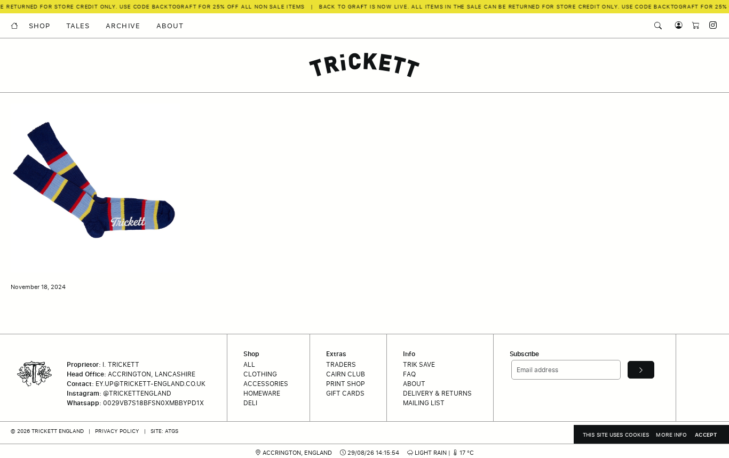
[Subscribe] (641, 369)
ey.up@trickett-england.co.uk (150, 383)
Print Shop (345, 383)
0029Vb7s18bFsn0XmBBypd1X (153, 402)
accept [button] (706, 434)
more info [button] (671, 434)
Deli (250, 402)
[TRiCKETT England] (364, 65)
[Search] (658, 25)
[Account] (676, 25)
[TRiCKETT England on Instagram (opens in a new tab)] (709, 25)
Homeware (261, 393)
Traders (341, 364)
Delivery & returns (437, 393)
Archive (123, 25)
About (170, 25)
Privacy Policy (117, 431)
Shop (39, 25)
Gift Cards (345, 393)
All (249, 364)
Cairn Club (345, 374)
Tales (78, 25)
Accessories (265, 383)
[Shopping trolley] (693, 25)
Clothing (260, 374)
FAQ (409, 374)
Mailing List (424, 402)
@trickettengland (137, 393)
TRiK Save (419, 364)
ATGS (171, 431)
